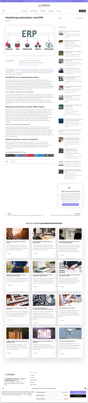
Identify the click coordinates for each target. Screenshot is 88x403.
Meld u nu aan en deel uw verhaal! (70, 191)
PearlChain (37, 142)
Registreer (32, 382)
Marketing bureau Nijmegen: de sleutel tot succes (16, 308)
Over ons (51, 11)
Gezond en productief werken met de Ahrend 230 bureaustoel (69, 242)
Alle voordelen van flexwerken (67, 308)
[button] (85, 388)
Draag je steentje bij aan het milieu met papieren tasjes (16, 342)
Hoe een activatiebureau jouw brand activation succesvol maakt (42, 275)
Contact (59, 11)
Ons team (43, 11)
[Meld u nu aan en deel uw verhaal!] (70, 187)
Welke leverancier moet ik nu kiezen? (29, 64)
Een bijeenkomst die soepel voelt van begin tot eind (43, 242)
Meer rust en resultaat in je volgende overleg (16, 242)
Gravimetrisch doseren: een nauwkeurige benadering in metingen (43, 308)
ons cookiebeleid (25, 394)
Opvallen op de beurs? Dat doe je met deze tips (43, 342)
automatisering (18, 71)
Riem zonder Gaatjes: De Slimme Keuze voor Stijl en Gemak (69, 275)
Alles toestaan (78, 392)
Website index (33, 384)
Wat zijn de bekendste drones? (67, 341)
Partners (25, 11)
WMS (51, 69)
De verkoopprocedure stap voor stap (72, 68)
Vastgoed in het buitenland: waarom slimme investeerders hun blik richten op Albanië (73, 171)
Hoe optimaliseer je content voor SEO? (72, 161)
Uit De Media (33, 11)
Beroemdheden (33, 379)
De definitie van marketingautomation (29, 60)
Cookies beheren (78, 395)
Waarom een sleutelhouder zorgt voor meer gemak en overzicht (16, 275)
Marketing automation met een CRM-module (31, 62)
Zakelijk (9, 20)
